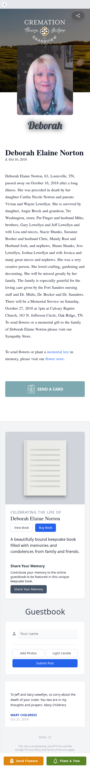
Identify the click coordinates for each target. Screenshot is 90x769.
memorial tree (58, 351)
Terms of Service (57, 750)
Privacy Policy (32, 750)
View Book (21, 528)
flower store (54, 358)
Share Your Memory (28, 589)
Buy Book (45, 528)
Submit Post (45, 663)
